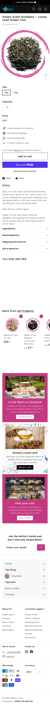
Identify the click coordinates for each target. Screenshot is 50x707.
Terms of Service (32, 618)
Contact (28, 634)
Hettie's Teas (25, 467)
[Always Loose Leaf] (25, 438)
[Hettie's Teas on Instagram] (26, 651)
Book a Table (25, 518)
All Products (25, 311)
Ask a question (10, 248)
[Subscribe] (41, 547)
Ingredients (8, 228)
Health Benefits (11, 235)
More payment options (25, 171)
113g (16, 92)
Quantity (7, 101)
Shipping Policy (32, 622)
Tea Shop (6, 626)
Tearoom (6, 618)
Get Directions (25, 417)
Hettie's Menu (8, 630)
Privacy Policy (31, 614)
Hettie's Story (8, 614)
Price (5, 115)
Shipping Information (14, 241)
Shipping (17, 150)
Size (4, 87)
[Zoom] (45, 75)
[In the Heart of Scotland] (25, 387)
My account (30, 637)
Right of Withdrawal (34, 630)
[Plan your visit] (25, 488)
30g (6, 92)
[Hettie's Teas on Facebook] (31, 651)
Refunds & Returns (33, 626)
